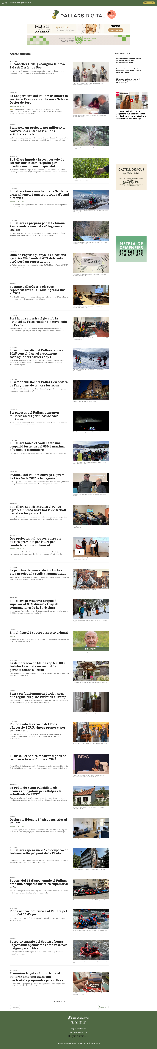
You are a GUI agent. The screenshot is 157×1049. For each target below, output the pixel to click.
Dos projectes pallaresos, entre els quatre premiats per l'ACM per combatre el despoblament (35, 541)
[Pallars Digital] (78, 14)
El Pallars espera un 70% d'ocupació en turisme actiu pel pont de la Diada (39, 851)
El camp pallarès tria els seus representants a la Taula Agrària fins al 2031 (37, 290)
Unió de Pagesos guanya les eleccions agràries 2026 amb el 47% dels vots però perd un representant (38, 258)
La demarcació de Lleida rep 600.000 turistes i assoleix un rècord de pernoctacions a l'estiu (37, 666)
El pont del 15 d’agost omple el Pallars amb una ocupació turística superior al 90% (39, 884)
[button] (149, 2)
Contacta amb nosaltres (71, 1043)
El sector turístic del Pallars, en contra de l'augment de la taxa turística (39, 383)
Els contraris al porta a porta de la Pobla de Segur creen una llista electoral (128, 81)
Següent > (103, 1007)
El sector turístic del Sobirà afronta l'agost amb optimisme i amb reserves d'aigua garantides (38, 945)
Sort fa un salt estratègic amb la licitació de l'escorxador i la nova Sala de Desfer (38, 321)
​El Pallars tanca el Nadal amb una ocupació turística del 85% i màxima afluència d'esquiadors (37, 446)
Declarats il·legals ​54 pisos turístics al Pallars (38, 821)
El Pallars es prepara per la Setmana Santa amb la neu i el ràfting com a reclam (37, 226)
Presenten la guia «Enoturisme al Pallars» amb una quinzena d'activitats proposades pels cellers (36, 976)
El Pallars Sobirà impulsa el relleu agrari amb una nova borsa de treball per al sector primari (38, 510)
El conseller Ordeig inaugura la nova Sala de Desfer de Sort (37, 65)
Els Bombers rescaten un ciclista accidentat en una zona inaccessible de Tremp (128, 60)
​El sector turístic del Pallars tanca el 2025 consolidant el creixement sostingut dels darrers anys (37, 353)
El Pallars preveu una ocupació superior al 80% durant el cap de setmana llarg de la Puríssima (34, 604)
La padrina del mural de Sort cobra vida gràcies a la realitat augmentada (38, 571)
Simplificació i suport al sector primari (39, 632)
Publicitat (60, 1043)
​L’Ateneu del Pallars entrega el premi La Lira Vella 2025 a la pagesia (38, 476)
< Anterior (15, 1007)
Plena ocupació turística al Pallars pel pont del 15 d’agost (38, 912)
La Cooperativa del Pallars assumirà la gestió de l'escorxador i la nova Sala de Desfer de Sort (39, 99)
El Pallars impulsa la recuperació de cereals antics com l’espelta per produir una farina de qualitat (37, 162)
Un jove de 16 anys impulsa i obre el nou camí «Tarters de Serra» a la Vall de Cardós (128, 70)
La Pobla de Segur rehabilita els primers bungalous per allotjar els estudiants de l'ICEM (35, 791)
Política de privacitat (93, 1043)
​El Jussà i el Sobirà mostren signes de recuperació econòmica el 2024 (38, 757)
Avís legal (83, 1043)
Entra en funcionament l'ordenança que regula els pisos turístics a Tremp (38, 695)
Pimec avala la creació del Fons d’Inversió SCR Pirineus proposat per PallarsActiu (37, 727)
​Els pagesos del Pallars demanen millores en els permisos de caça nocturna (34, 415)
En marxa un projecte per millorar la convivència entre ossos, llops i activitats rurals (37, 131)
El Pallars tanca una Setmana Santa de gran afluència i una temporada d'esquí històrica (39, 194)
